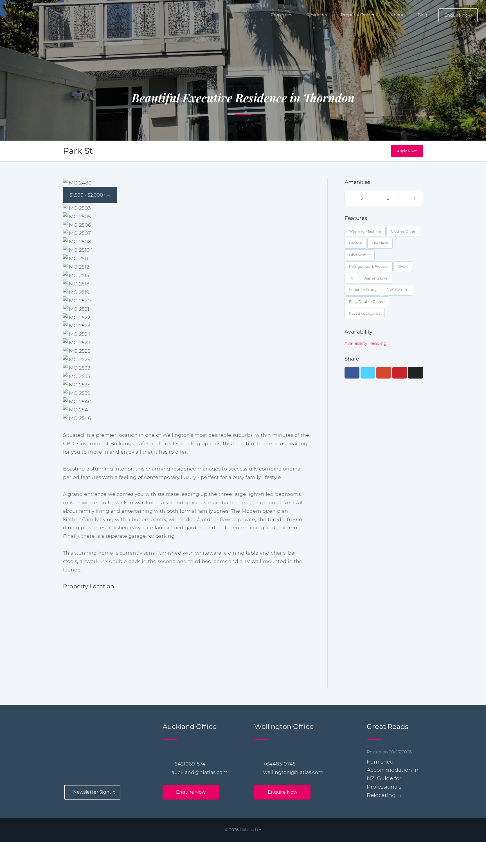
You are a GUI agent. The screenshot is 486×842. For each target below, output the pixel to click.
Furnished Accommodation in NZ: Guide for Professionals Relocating (392, 778)
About (397, 14)
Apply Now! (407, 151)
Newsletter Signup (94, 792)
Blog (422, 14)
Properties (281, 14)
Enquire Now (458, 15)
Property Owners (359, 14)
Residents (316, 14)
